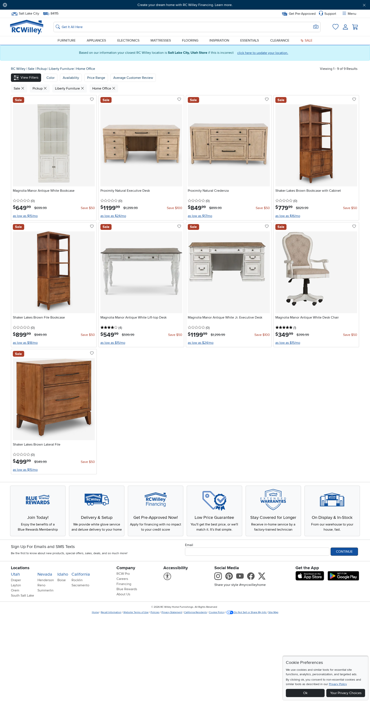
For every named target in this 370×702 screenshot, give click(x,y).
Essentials (249, 40)
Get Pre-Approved (302, 14)
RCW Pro (123, 574)
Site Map (273, 612)
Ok (305, 693)
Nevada (44, 574)
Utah (15, 574)
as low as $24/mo (113, 216)
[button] (38, 5)
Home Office (85, 69)
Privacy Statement (171, 612)
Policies (155, 612)
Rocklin (77, 580)
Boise (61, 580)
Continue (344, 551)
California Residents (195, 612)
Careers (122, 579)
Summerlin (45, 590)
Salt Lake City (29, 13)
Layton (16, 585)
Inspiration (219, 40)
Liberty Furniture (62, 69)
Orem (15, 590)
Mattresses (161, 40)
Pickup (42, 69)
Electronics (128, 40)
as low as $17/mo (200, 216)
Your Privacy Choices (345, 693)
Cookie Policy (217, 612)
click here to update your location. (262, 53)
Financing (123, 584)
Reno (41, 585)
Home (95, 612)
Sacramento (80, 585)
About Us (123, 594)
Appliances (96, 40)
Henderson (45, 580)
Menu (352, 14)
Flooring (190, 40)
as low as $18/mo (25, 343)
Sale (308, 40)
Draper (16, 580)
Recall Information (111, 612)
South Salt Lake (22, 595)
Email (189, 545)
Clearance (279, 40)
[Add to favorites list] (91, 100)
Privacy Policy (338, 684)
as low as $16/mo (287, 216)
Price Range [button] (96, 78)
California (81, 574)
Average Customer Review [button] (133, 78)
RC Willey (18, 69)
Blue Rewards (126, 589)
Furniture (67, 40)
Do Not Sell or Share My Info (250, 612)
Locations (20, 567)
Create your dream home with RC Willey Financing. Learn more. (185, 5)
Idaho (62, 574)
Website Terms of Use (136, 612)
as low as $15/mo (25, 216)
